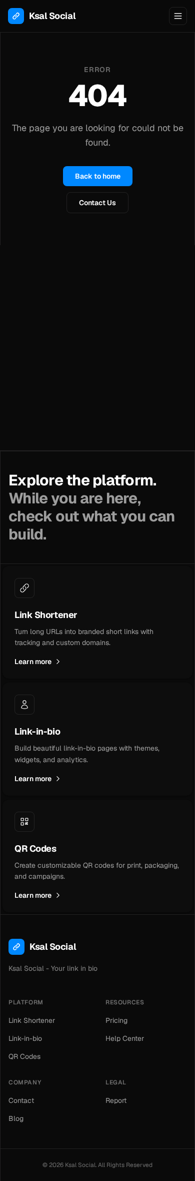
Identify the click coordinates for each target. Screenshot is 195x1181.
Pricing (117, 1020)
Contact (21, 1100)
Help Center (125, 1038)
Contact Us (97, 202)
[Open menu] (178, 16)
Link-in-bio (25, 1038)
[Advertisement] (97, 347)
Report (116, 1100)
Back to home (97, 176)
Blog (16, 1118)
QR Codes (24, 1056)
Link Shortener (31, 1020)
